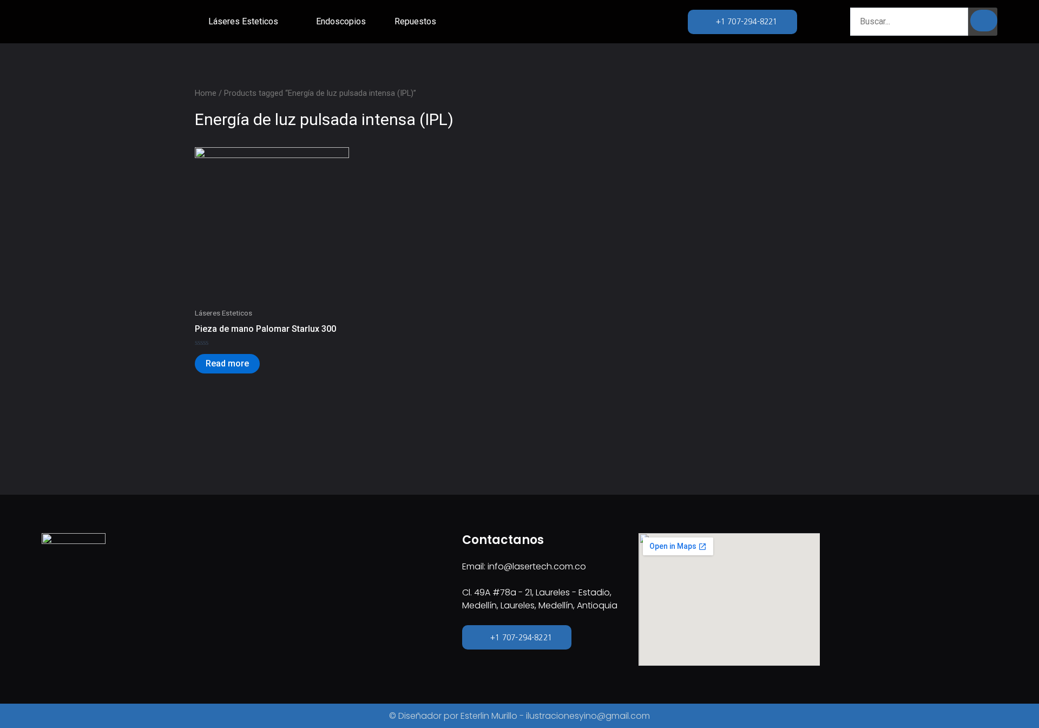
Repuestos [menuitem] (415, 21)
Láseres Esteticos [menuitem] (243, 21)
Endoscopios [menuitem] (341, 21)
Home (205, 93)
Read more (227, 363)
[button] (285, 21)
